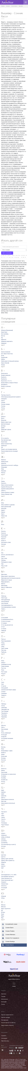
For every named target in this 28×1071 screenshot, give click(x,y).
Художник (4, 772)
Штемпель (4, 842)
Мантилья (4, 574)
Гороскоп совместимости (7, 1014)
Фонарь (3, 758)
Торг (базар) (4, 711)
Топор (3, 705)
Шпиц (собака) (5, 837)
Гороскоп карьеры (5, 1017)
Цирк (2, 790)
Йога (2, 524)
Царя (2, 794)
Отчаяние (4, 623)
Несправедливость (7, 605)
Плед (2, 646)
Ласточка (4, 558)
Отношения (4, 617)
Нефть (3, 609)
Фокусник (4, 756)
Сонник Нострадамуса (12, 938)
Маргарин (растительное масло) (10, 578)
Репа (2, 670)
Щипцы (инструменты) (7, 860)
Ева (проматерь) (6, 440)
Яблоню (3, 906)
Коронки (3, 536)
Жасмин (3, 470)
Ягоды (3, 912)
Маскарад (4, 585)
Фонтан (3, 760)
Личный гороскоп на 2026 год (8, 1022)
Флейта (3, 752)
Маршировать (5, 581)
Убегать (3, 725)
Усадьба (3, 736)
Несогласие (4, 603)
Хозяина (3, 776)
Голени (3, 402)
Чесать (3, 819)
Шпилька (4, 835)
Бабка (3, 359)
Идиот (3, 510)
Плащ (3, 643)
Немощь (3, 596)
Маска (3, 583)
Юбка (3, 898)
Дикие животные (6, 422)
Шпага (3, 833)
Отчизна (3, 628)
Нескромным (5, 601)
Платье (3, 639)
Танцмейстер (5, 709)
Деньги (3, 416)
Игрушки (3, 508)
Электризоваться (6, 878)
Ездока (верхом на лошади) (9, 451)
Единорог (4, 445)
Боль (2, 355)
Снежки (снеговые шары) (8, 689)
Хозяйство (4, 779)
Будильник (4, 357)
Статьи (3, 1004)
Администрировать (7, 341)
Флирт (3, 754)
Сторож (3, 686)
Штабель (4, 840)
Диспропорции (5, 424)
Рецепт (3, 673)
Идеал (3, 512)
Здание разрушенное (7, 488)
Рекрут (3, 662)
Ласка (3, 556)
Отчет (3, 626)
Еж (2, 447)
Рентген (3, 668)
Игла (2, 503)
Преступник (4, 648)
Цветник (3, 801)
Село (2, 682)
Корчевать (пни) (6, 542)
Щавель (3, 862)
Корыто (3, 540)
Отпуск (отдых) (5, 621)
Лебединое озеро (6, 562)
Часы (2, 815)
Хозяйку (3, 778)
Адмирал (3, 343)
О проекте (3, 1035)
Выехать (3, 377)
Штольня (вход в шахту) (8, 844)
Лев (2, 564)
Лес (2, 552)
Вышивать (4, 384)
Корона (3, 533)
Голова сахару (5, 404)
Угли (2, 731)
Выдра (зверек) (5, 375)
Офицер (3, 630)
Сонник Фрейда (10, 941)
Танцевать (4, 713)
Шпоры (3, 839)
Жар (2, 469)
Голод (3, 408)
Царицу (3, 792)
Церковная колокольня (8, 803)
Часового (4, 811)
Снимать (3, 695)
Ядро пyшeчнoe (5, 908)
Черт (2, 813)
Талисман (4, 707)
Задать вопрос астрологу (7, 1025)
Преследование (6, 641)
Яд (2, 910)
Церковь (3, 795)
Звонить (3, 483)
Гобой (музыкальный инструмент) (11, 397)
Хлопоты (3, 768)
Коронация (4, 535)
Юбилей (3, 896)
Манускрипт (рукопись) (8, 576)
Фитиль (3, 747)
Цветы (3, 797)
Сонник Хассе (9, 945)
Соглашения (4, 1038)
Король (3, 531)
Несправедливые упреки (8, 607)
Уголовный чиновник (7, 738)
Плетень (3, 650)
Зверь (3, 481)
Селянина (4, 693)
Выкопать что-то (6, 380)
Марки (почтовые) (6, 580)
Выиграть (4, 379)
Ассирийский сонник (11, 924)
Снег (2, 684)
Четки (3, 821)
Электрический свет (7, 880)
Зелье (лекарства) (6, 494)
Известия (4, 516)
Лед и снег (4, 565)
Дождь (3, 425)
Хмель (3, 770)
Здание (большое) (6, 487)
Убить (3, 727)
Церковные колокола (7, 799)
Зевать (3, 490)
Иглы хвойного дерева (8, 504)
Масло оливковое (6, 587)
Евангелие (4, 442)
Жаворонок (4, 461)
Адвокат (3, 339)
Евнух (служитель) (6, 443)
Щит (2, 868)
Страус (3, 691)
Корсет (3, 538)
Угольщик (4, 734)
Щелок (3, 866)
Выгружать (4, 373)
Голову (3, 406)
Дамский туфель (6, 429)
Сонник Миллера (10, 934)
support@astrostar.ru (14, 979)
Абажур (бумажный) (7, 330)
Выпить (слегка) (5, 386)
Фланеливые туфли (6, 750)
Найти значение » (7, 253)
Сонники (3, 996)
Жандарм (4, 467)
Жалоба (3, 463)
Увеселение (4, 729)
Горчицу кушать (6, 395)
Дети (2, 418)
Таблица (3, 704)
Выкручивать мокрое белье (9, 382)
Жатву (3, 472)
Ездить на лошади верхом (9, 449)
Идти (2, 514)
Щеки (3, 864)
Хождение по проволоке (8, 774)
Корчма (3, 544)
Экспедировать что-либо (8, 874)
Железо (3, 459)
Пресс (3, 644)
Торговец (4, 715)
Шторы (3, 846)
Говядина (4, 398)
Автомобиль (5, 334)
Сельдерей (4, 688)
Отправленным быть (7, 619)
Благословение (5, 352)
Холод (3, 781)
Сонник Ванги (9, 927)
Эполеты (3, 885)
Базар (3, 364)
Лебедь (3, 560)
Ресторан (4, 671)
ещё (2, 345)
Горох (3, 400)
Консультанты (4, 999)
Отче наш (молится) (7, 625)
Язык (2, 914)
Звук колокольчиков (7, 485)
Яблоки (3, 905)
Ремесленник (5, 666)
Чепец (3, 817)
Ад (2, 337)
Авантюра (4, 332)
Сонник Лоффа (9, 931)
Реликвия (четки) (6, 664)
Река (2, 660)
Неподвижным (5, 599)
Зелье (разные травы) (7, 492)
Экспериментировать (7, 876)
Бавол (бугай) (5, 363)
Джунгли (3, 420)
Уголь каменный (5, 733)
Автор (3, 335)
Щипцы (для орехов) (7, 858)
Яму (2, 917)
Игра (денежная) (6, 506)
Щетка (3, 856)
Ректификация (4, 1020)
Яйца (2, 916)
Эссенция (4, 887)
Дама (3, 427)
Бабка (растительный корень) (10, 361)
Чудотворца (5, 824)
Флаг (2, 749)
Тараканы (4, 716)
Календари (4, 1001)
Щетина (3, 855)
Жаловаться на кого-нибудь (9, 465)
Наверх (14, 986)
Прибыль (3, 652)
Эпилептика (4, 884)
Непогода (4, 598)
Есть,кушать (5, 438)
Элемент (3, 882)
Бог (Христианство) (7, 353)
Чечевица (4, 823)
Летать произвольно (7, 554)
